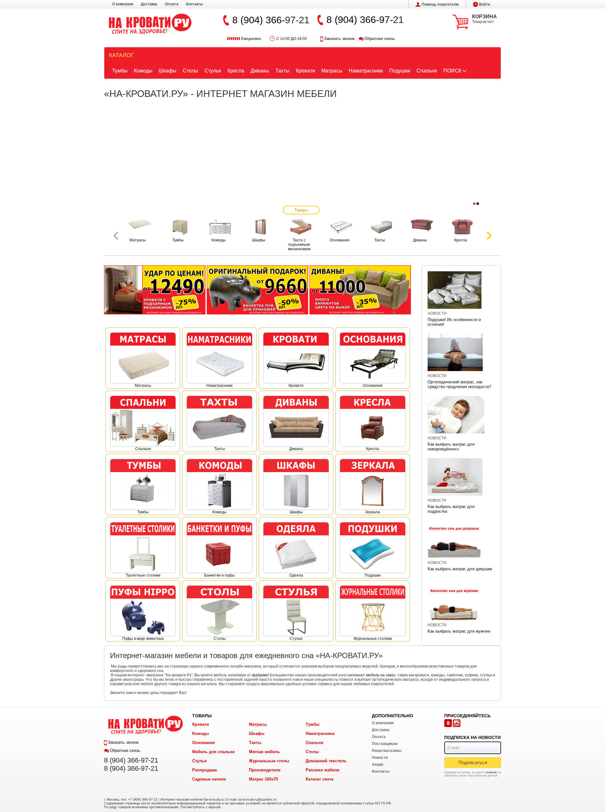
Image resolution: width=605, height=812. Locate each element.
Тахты (282, 70)
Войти (484, 4)
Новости (437, 313)
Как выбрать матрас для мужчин (459, 631)
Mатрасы (143, 385)
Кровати (305, 70)
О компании (122, 4)
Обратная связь (380, 38)
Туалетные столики (143, 575)
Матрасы (332, 70)
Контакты (194, 4)
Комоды (143, 70)
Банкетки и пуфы (219, 575)
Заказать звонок (339, 38)
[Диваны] (360, 289)
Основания (373, 385)
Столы (190, 70)
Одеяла (296, 575)
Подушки (399, 70)
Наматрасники (366, 70)
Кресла (236, 70)
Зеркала (372, 512)
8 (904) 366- (258, 19)
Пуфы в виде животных (143, 638)
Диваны (260, 70)
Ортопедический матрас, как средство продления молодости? (459, 384)
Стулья (213, 70)
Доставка (149, 4)
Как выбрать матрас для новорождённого (451, 446)
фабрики (260, 675)
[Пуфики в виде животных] (257, 289)
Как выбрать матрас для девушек (460, 569)
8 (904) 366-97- (359, 19)
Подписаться (472, 762)
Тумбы (120, 70)
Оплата (171, 4)
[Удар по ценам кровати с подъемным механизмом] (154, 289)
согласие (491, 772)
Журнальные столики (373, 638)
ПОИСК (452, 70)
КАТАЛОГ (121, 55)
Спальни (427, 70)
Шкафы (167, 70)
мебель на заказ (380, 675)
